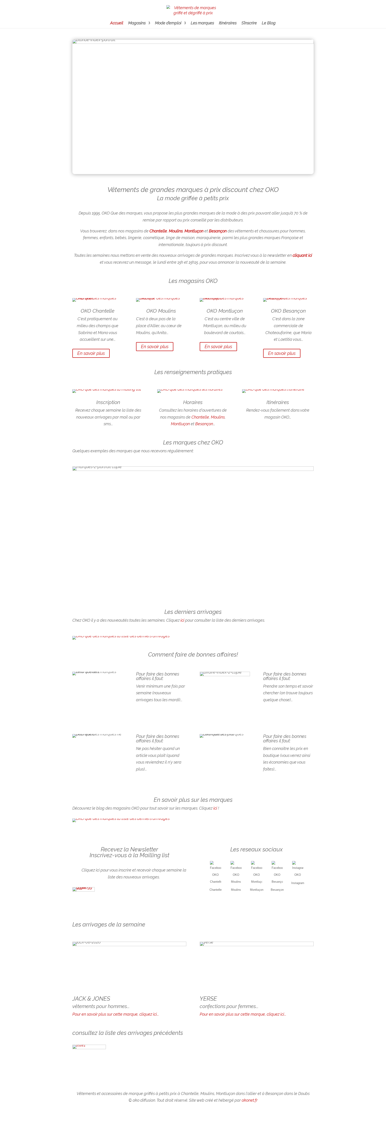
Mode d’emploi (168, 23)
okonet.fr (250, 1100)
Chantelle (103, 311)
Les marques (202, 23)
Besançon (204, 423)
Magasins (137, 23)
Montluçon (180, 423)
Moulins (218, 417)
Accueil (116, 23)
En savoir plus (91, 353)
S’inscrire (249, 23)
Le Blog (269, 23)
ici (182, 620)
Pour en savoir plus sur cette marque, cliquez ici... (115, 1014)
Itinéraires (228, 23)
